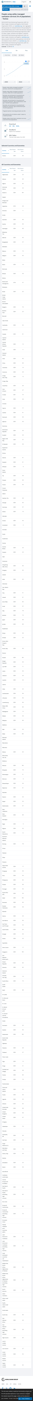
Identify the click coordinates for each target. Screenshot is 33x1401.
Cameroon (5, 329)
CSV (10, 126)
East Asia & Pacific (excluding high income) (5, 1194)
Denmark (4, 417)
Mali (3, 729)
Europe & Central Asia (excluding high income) (5, 1213)
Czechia (4, 412)
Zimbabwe (4, 1162)
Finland (4, 480)
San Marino (5, 920)
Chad (3, 349)
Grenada (4, 529)
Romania (4, 902)
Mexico (4, 752)
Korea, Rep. (5, 648)
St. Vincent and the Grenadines (5, 1015)
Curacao (4, 403)
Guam (3, 534)
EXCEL (17, 126)
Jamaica (4, 615)
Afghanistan (5, 174)
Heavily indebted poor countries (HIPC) (4, 1228)
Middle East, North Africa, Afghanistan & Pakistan (5, 1267)
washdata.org (18, 26)
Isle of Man (5, 601)
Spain (3, 990)
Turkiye (4, 1079)
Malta (3, 734)
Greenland (4, 525)
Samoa (4, 916)
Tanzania (4, 1048)
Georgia (4, 502)
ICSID (19, 1384)
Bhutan (4, 273)
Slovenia (4, 967)
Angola (4, 197)
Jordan (4, 624)
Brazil (3, 291)
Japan (3, 619)
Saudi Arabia (5, 929)
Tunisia (4, 155)
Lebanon (4, 675)
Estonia (4, 457)
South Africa (5, 981)
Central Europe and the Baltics (5, 1181)
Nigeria (4, 828)
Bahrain (4, 237)
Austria (4, 224)
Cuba (3, 399)
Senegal (4, 934)
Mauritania (5, 743)
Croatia (4, 394)
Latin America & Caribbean (4, 1236)
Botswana (4, 287)
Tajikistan (4, 1043)
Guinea (4, 543)
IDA (7, 1384)
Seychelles (4, 943)
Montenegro (5, 774)
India (3, 579)
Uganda (4, 1099)
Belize (3, 260)
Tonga (3, 1066)
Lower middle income (4, 1354)
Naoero (4, 797)
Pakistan (4, 853)
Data (14, 1)
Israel (3, 606)
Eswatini (4, 462)
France (4, 484)
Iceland (4, 574)
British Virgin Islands (4, 297)
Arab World (5, 1171)
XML (13, 126)
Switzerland (5, 1034)
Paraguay (4, 871)
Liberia (4, 684)
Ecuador (4, 435)
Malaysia (4, 720)
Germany (4, 507)
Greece (4, 520)
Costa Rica (4, 385)
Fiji (3, 475)
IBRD (3, 1384)
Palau (3, 857)
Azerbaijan (4, 228)
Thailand (4, 1052)
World (3, 1167)
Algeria (4, 183)
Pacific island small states (5, 1304)
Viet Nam (4, 1140)
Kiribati (4, 637)
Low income (5, 1348)
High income (5, 1337)
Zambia (4, 1158)
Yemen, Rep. (5, 1153)
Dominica (4, 426)
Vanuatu (4, 1131)
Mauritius (4, 747)
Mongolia (4, 770)
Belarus (4, 251)
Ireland (4, 597)
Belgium (4, 255)
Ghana (4, 511)
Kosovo (4, 653)
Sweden (4, 1030)
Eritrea (4, 453)
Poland (4, 884)
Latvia (3, 671)
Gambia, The (5, 498)
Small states (5, 1310)
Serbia (3, 938)
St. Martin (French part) (4, 1009)
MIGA (14, 1384)
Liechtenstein (5, 693)
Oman (3, 848)
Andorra (4, 192)
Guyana (4, 552)
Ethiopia (4, 466)
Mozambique (5, 783)
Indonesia (4, 583)
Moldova (4, 761)
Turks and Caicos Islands (4, 1089)
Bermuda (4, 269)
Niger (3, 824)
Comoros (4, 372)
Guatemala (5, 538)
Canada (4, 334)
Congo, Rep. (5, 381)
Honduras (4, 561)
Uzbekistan (5, 1126)
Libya (3, 689)
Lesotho (4, 680)
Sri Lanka (4, 994)
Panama (4, 862)
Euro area (4, 1201)
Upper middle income (4, 1365)
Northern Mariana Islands (4, 838)
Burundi (4, 316)
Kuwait (4, 657)
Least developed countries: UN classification (5, 1257)
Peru (3, 875)
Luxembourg (5, 702)
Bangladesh (5, 242)
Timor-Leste (5, 1057)
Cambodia (4, 325)
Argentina (4, 206)
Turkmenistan (5, 1084)
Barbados (4, 246)
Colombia (4, 367)
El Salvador (5, 444)
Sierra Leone (5, 947)
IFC (11, 1384)
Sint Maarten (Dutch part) (5, 957)
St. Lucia (4, 1003)
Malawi (4, 716)
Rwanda (4, 911)
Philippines (5, 880)
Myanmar (4, 788)
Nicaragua (4, 819)
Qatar (3, 898)
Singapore (4, 952)
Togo (3, 1061)
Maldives (4, 725)
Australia (4, 219)
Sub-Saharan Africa (4, 1320)
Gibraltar (4, 516)
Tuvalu (4, 1094)
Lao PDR (4, 666)
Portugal (4, 889)
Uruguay (4, 1122)
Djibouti (4, 421)
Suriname (4, 1025)
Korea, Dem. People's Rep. (5, 643)
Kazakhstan (5, 628)
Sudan (3, 1021)
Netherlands (5, 806)
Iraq (3, 593)
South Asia (4, 1314)
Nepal (3, 801)
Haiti (3, 556)
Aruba (3, 215)
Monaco (4, 765)
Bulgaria (4, 307)
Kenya (3, 633)
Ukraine (4, 1103)
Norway (4, 844)
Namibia (4, 792)
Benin (3, 264)
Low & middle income (4, 1343)
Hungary (4, 570)
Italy (3, 610)
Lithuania (4, 698)
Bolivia (4, 278)
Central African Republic (4, 344)
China (3, 363)
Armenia (4, 210)
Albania (4, 179)
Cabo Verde (5, 320)
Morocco (4, 779)
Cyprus (4, 408)
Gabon (4, 493)
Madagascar (5, 711)
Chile (3, 358)
